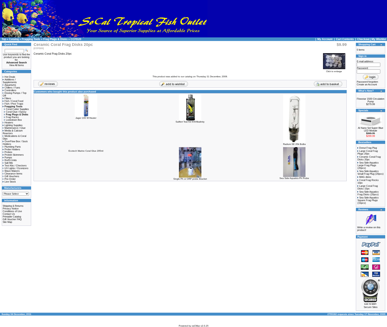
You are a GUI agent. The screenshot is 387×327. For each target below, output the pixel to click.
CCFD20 (76, 39)
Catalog (14, 39)
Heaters (8, 122)
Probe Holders (12, 149)
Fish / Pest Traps (13, 103)
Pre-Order (10, 179)
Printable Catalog (12, 216)
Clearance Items (13, 173)
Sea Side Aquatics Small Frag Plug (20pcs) (370, 172)
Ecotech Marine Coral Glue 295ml (86, 151)
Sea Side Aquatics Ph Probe (294, 178)
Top (4, 39)
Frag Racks (12, 117)
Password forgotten (367, 81)
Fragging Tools (31, 39)
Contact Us (9, 214)
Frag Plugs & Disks (55, 39)
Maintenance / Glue (15, 128)
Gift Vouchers (11, 176)
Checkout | (364, 39)
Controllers (10, 90)
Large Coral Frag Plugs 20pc (367, 152)
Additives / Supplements (10, 81)
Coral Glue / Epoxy (16, 111)
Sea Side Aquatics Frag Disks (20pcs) (368, 193)
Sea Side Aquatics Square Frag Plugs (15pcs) (368, 200)
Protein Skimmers (14, 154)
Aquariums (10, 85)
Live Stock (10, 181)
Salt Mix (8, 162)
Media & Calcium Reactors (13, 132)
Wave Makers (12, 171)
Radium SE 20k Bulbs (294, 144)
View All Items (16, 65)
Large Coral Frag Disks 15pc (367, 187)
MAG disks (365, 177)
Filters (7, 98)
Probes (8, 152)
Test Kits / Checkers (15, 165)
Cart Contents (345, 39)
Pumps (8, 157)
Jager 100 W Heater (85, 118)
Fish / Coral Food (13, 101)
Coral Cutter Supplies (17, 109)
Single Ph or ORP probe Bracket (190, 179)
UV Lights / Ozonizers (16, 168)
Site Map (7, 222)
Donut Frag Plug (368, 147)
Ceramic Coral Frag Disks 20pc (369, 158)
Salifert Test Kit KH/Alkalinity (190, 121)
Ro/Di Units (10, 160)
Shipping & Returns (13, 205)
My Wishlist (379, 39)
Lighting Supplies (13, 125)
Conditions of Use (12, 211)
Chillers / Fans (12, 87)
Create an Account (367, 84)
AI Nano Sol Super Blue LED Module (370, 129)
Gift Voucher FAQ (12, 219)
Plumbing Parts (12, 146)
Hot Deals (9, 76)
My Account (325, 39)
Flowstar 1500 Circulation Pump (370, 100)
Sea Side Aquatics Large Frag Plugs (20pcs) (368, 165)
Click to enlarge (334, 71)
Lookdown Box (14, 119)
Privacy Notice (11, 208)
